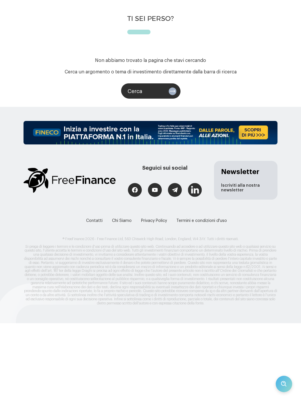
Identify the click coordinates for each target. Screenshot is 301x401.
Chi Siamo (122, 221)
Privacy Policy (154, 221)
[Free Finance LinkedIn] (195, 190)
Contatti (94, 221)
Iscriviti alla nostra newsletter (240, 187)
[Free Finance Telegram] (175, 190)
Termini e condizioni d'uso (201, 221)
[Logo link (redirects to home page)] (70, 180)
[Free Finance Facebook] (135, 190)
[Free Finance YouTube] (155, 190)
